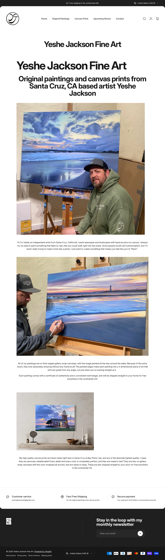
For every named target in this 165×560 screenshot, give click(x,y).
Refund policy (11, 555)
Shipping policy (46, 555)
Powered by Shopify (43, 551)
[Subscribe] (140, 533)
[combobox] (146, 3)
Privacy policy (22, 555)
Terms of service (34, 555)
